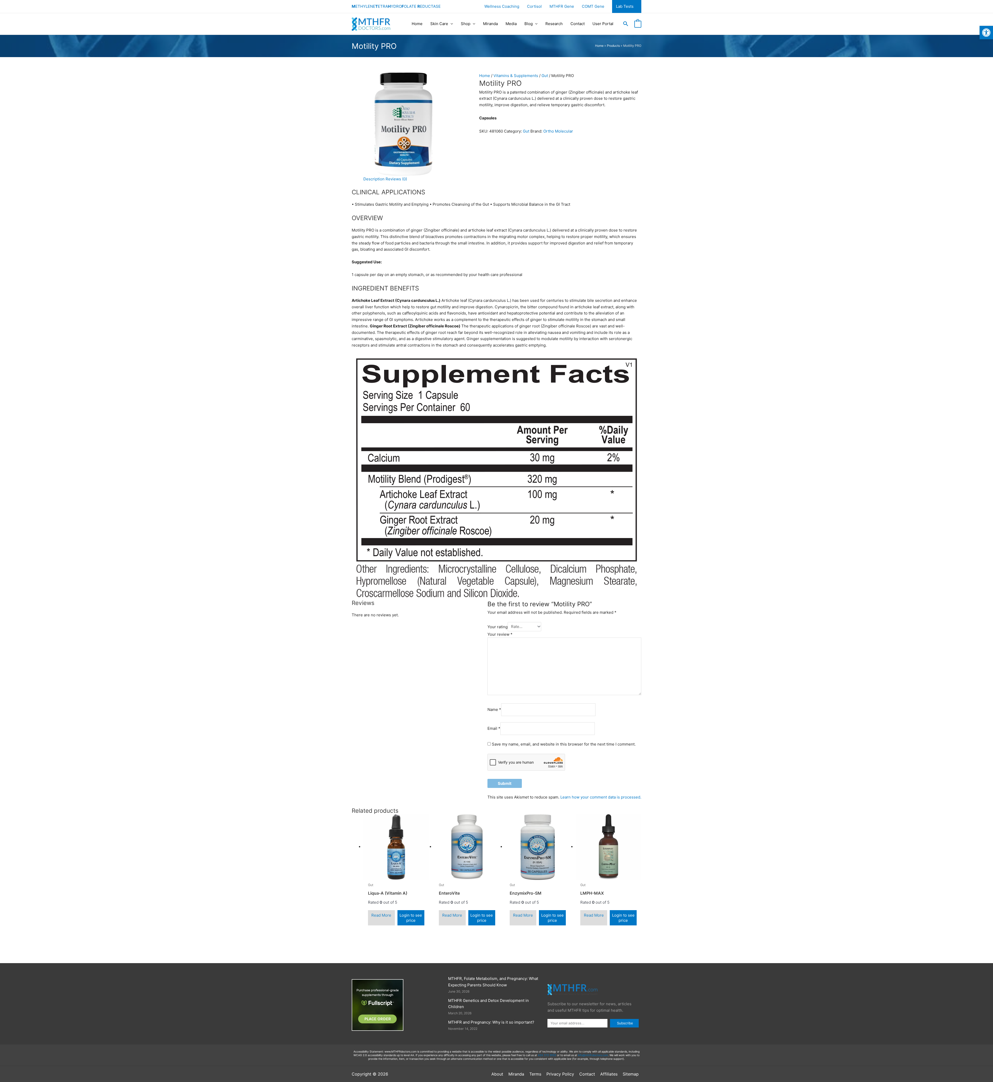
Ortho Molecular (558, 131)
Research (554, 23)
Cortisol (534, 6)
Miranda (490, 23)
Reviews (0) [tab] (396, 179)
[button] (625, 23)
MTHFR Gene (562, 6)
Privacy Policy (560, 1074)
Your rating (497, 626)
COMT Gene (593, 6)
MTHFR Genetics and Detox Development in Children (488, 1003)
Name (494, 709)
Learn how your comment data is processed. (600, 797)
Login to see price (411, 918)
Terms (535, 1074)
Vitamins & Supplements (515, 75)
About (497, 1074)
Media (511, 23)
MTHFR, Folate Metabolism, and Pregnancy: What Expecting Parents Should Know (493, 981)
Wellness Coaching (501, 6)
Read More (381, 915)
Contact (577, 23)
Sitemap (631, 1074)
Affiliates (609, 1074)
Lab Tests (625, 6)
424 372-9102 (547, 1055)
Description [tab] (374, 179)
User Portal (602, 23)
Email (493, 728)
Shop (465, 23)
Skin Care (439, 23)
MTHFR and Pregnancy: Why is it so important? (491, 1022)
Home (417, 23)
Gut (544, 75)
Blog (528, 23)
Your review (500, 634)
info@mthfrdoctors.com (593, 1055)
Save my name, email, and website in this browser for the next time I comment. (564, 744)
